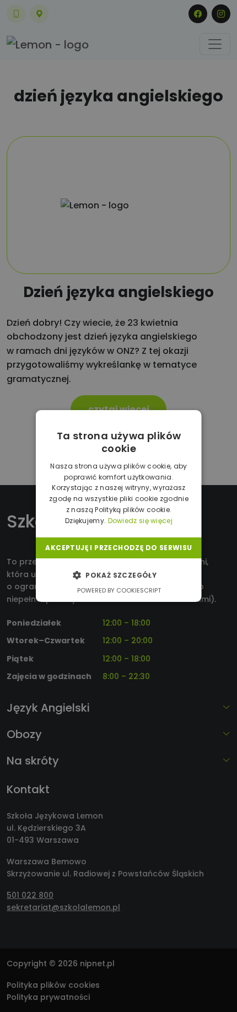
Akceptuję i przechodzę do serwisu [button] (118, 547)
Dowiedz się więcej (139, 520)
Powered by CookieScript (118, 590)
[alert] (118, 506)
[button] (118, 574)
